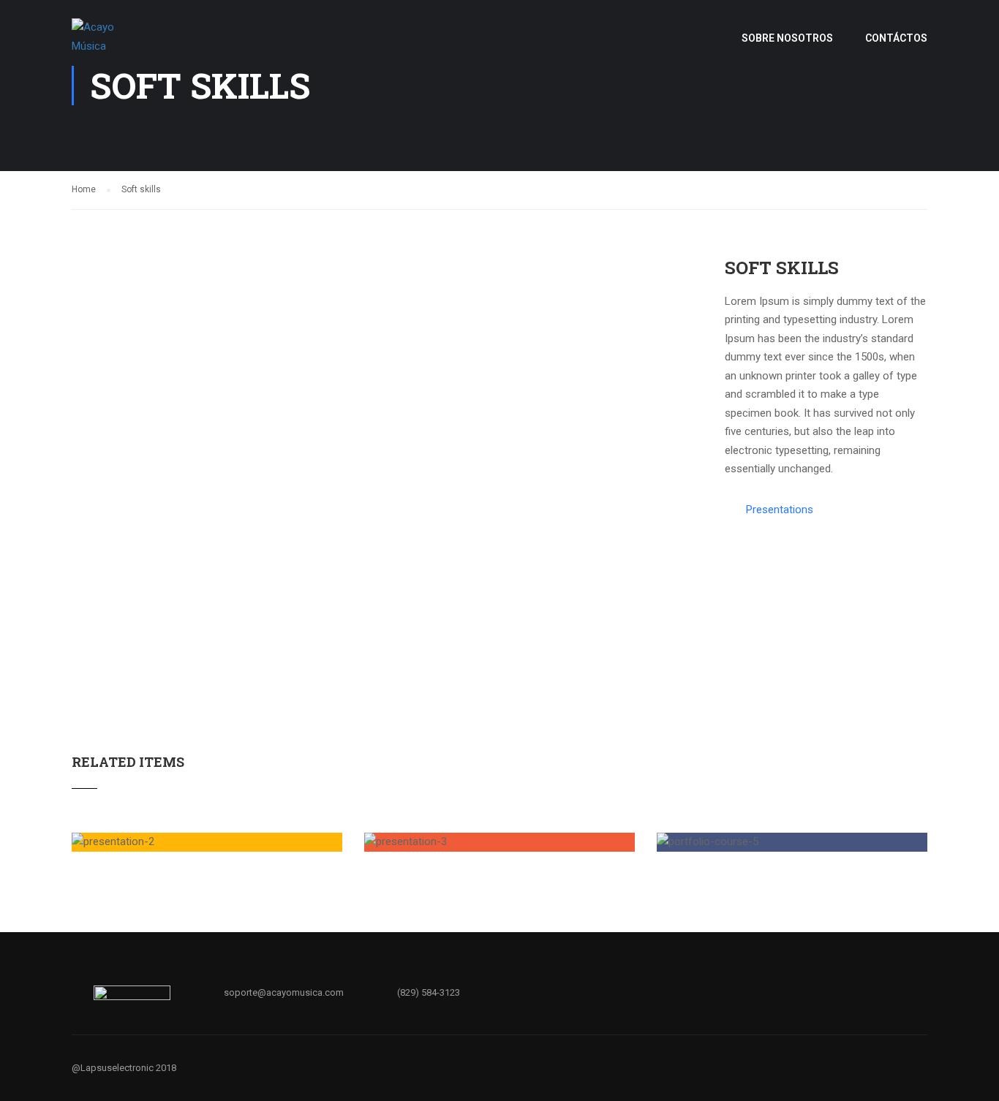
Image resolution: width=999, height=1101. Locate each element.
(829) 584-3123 (428, 992)
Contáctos (896, 38)
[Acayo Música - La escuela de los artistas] (109, 44)
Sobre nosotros (787, 38)
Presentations (779, 509)
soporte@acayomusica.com (284, 992)
